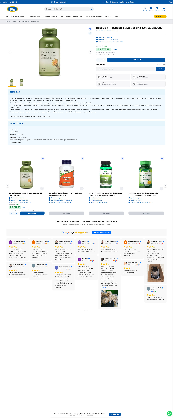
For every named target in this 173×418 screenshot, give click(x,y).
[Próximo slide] (165, 185)
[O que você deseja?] (91, 9)
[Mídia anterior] (10, 51)
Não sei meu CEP (160, 65)
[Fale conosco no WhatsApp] (169, 413)
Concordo (115, 414)
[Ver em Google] (10, 242)
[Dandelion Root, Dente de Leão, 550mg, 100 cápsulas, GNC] (27, 174)
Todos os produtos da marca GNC (106, 31)
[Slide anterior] (7, 185)
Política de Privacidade (85, 415)
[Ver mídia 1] (12, 82)
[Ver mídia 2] (21, 82)
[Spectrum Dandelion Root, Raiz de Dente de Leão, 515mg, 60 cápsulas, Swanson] (106, 174)
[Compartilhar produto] (90, 33)
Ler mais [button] (104, 287)
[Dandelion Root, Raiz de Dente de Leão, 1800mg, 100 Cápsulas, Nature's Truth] (146, 174)
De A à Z (14, 21)
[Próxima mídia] (90, 51)
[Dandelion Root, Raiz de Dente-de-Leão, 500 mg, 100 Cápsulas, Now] (66, 174)
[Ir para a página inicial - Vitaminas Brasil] (12, 9)
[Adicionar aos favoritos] (90, 29)
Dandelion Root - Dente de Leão (30, 21)
